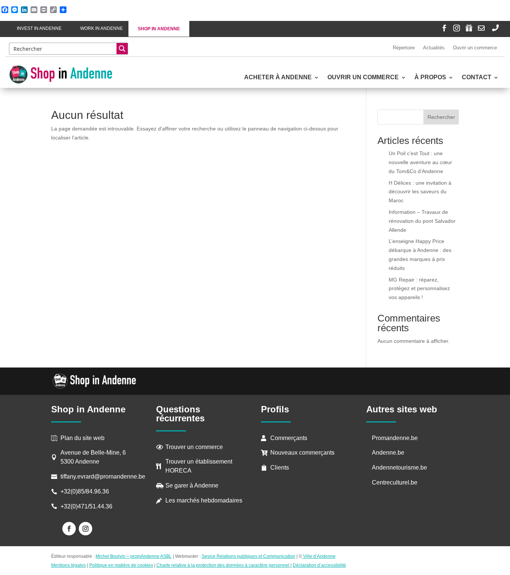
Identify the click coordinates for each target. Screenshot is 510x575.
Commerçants (288, 438)
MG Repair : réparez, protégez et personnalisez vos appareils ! (419, 289)
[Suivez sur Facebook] (69, 528)
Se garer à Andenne (191, 485)
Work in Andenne (101, 28)
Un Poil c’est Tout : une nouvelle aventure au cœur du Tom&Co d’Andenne (420, 162)
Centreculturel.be (394, 482)
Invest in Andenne (39, 28)
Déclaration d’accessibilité (319, 565)
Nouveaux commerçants (302, 452)
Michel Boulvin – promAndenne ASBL (134, 556)
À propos (430, 77)
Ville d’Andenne (319, 556)
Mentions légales (68, 565)
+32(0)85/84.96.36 (84, 491)
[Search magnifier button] (122, 48)
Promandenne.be (395, 438)
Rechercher (441, 117)
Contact (476, 77)
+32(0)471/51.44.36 (87, 506)
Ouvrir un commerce (475, 47)
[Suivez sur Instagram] (85, 528)
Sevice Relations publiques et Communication (248, 556)
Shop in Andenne (159, 28)
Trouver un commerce (194, 447)
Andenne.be (388, 452)
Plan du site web (82, 438)
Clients (279, 467)
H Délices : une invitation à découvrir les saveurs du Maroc (420, 192)
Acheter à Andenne (278, 77)
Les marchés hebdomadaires (203, 500)
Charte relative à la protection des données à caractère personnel (223, 565)
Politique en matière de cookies (121, 565)
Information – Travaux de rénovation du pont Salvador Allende (422, 221)
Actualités (434, 47)
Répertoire (404, 47)
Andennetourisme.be (399, 467)
